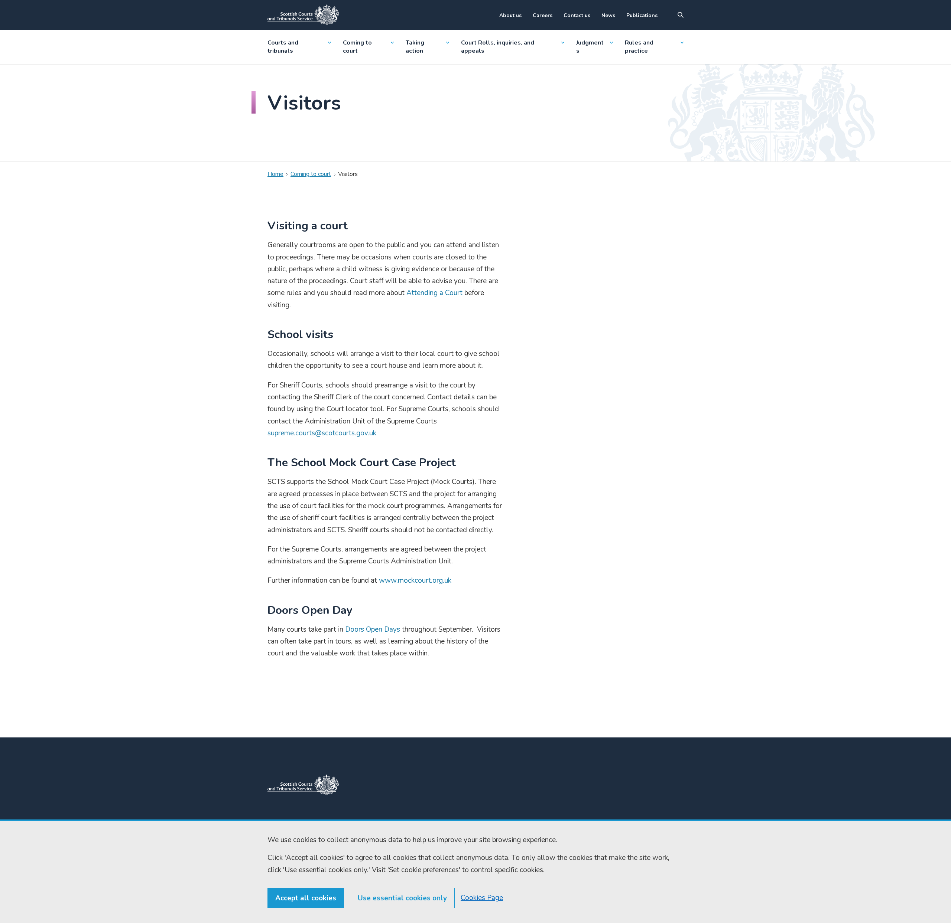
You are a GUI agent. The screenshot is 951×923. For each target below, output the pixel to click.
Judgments (590, 47)
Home (275, 174)
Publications (642, 15)
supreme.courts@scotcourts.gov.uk (321, 433)
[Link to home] (303, 14)
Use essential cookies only (402, 898)
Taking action (415, 47)
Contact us (577, 15)
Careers (542, 15)
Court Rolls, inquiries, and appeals (497, 47)
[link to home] (303, 785)
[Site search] (681, 15)
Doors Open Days (372, 629)
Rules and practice (639, 47)
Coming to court (357, 47)
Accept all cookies (305, 898)
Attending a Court (434, 293)
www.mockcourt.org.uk (415, 580)
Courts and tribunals (282, 47)
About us (510, 15)
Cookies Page (482, 898)
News (608, 15)
